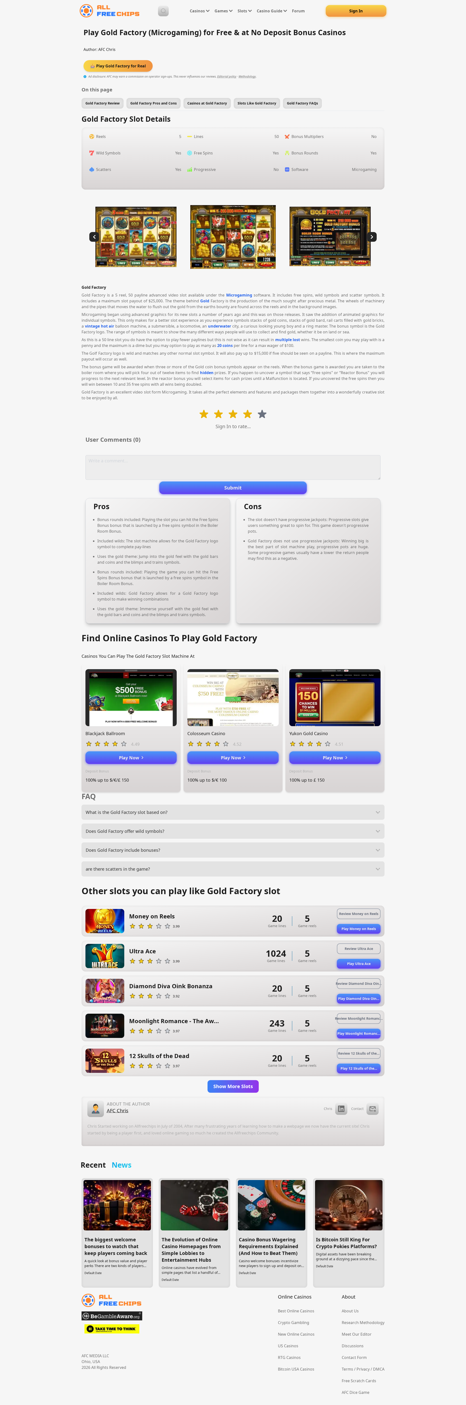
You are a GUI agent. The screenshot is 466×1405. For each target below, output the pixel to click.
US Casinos (288, 1346)
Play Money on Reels (358, 928)
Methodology (247, 76)
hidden (207, 372)
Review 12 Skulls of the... (359, 1053)
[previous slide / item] (94, 237)
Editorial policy (226, 76)
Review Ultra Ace (359, 948)
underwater (219, 326)
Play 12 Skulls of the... (359, 1068)
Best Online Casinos (296, 1311)
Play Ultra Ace (359, 963)
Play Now (130, 758)
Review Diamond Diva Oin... (359, 983)
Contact (357, 1108)
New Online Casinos (296, 1334)
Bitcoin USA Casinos (296, 1369)
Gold (204, 301)
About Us (350, 1311)
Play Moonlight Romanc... (358, 1033)
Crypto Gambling (293, 1322)
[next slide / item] (372, 237)
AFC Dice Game (355, 1392)
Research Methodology (363, 1322)
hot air (107, 326)
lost (296, 339)
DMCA (378, 1369)
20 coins (225, 345)
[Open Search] (163, 11)
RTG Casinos (289, 1357)
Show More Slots (233, 1086)
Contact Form (354, 1357)
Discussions (353, 1346)
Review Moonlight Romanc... (359, 1018)
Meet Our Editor (357, 1334)
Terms (347, 1369)
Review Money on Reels (358, 913)
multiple (283, 339)
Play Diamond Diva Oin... (358, 998)
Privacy (363, 1369)
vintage (92, 326)
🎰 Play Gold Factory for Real (118, 66)
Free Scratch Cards (359, 1380)
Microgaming (239, 295)
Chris (328, 1108)
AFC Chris (107, 49)
